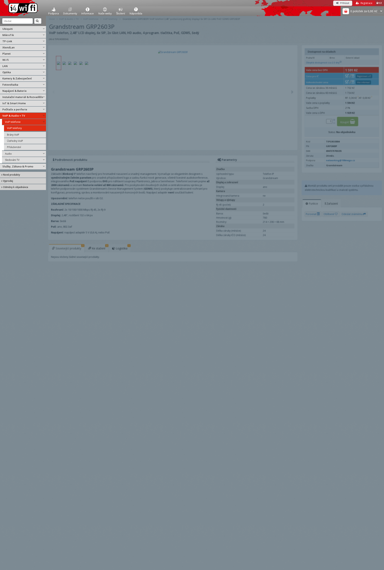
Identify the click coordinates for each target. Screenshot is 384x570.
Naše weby (105, 13)
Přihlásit (344, 3)
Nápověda (136, 13)
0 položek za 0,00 (361, 11)
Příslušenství (14, 147)
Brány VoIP (13, 134)
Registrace (366, 3)
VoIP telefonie (13, 122)
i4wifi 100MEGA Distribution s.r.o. (23, 8)
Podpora (53, 13)
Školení (120, 13)
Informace (87, 13)
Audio (8, 153)
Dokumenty (70, 13)
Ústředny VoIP (15, 141)
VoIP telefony (14, 128)
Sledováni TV (12, 160)
